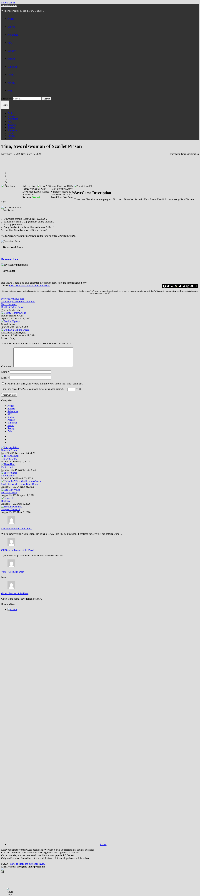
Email (5, 377)
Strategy (12, 50)
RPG (10, 42)
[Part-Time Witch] (10, 489)
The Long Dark (9, 458)
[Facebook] (164, 286)
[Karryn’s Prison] (10, 447)
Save (11, 285)
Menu (5, 105)
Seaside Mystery (9, 324)
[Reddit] (172, 286)
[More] (196, 286)
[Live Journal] (176, 286)
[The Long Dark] (10, 456)
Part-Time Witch (9, 492)
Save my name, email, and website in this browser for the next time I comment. (44, 383)
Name (5, 372)
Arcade (11, 58)
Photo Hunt (7, 467)
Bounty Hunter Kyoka (12, 315)
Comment (7, 366)
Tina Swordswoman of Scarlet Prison (31, 285)
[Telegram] (180, 286)
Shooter (11, 26)
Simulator (12, 66)
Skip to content (8, 2)
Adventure (13, 34)
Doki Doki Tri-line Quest (13, 332)
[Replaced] (7, 498)
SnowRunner (7, 475)
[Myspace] (192, 286)
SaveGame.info (9, 5)
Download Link (9, 259)
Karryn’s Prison (9, 450)
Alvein (103, 844)
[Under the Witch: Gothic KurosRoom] (21, 481)
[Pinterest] (184, 286)
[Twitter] (168, 286)
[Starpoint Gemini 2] (11, 506)
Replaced (5, 501)
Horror (11, 74)
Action (11, 18)
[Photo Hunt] (8, 464)
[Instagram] (188, 286)
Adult (10, 90)
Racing (11, 82)
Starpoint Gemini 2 (10, 509)
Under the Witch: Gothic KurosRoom (19, 484)
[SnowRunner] (9, 472)
